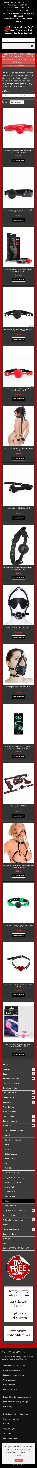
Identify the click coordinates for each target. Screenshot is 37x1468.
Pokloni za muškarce (11, 1390)
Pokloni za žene (9, 1385)
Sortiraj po (6, 102)
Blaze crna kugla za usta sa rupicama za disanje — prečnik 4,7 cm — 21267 (18, 568)
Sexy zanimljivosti (10, 1429)
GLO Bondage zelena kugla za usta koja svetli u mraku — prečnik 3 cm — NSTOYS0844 (19, 747)
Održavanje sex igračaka (12, 1370)
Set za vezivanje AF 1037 (18, 806)
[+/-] (26, 102)
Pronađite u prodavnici (27, 96)
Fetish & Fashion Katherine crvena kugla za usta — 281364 (18, 985)
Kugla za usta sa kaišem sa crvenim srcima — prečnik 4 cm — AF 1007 (18, 270)
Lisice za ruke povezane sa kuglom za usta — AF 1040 (18, 449)
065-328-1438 (22, 5)
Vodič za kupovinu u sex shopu (14, 1365)
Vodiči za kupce (9, 1380)
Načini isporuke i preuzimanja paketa (17, 1414)
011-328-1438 (20, 2)
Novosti (6, 1424)
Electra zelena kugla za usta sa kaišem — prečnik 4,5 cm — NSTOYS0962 (18, 926)
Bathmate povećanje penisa (13, 1375)
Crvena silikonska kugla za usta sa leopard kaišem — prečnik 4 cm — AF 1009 (18, 389)
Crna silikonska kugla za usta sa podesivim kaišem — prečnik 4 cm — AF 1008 (18, 330)
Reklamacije (8, 1407)
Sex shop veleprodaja (11, 1419)
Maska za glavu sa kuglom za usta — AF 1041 (18, 687)
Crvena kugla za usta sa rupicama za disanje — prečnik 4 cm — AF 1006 (18, 151)
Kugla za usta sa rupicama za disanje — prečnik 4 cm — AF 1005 (18, 211)
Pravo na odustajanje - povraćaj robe (17, 1402)
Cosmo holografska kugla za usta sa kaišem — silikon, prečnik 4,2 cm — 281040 (18, 1045)
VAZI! (18, 1460)
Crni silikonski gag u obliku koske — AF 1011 (18, 508)
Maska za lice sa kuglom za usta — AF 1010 (18, 627)
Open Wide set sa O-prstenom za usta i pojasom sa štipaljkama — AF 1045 (18, 866)
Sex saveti (7, 1433)
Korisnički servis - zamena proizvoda (17, 1397)
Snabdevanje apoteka (11, 1438)
